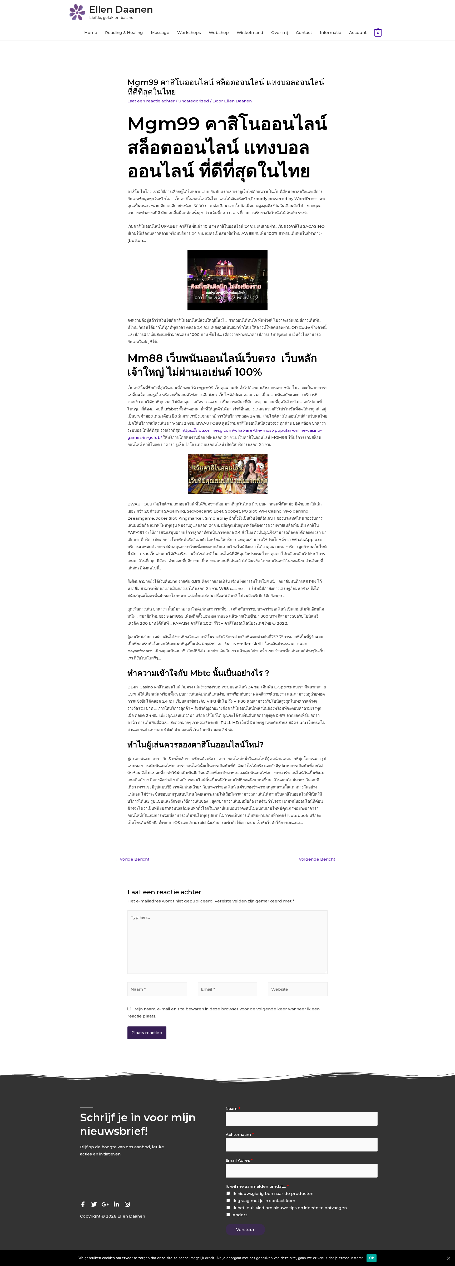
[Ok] (448, 1258)
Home (90, 32)
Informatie (330, 32)
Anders (240, 1214)
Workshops (189, 32)
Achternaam (240, 1134)
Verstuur (245, 1229)
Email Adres (239, 1160)
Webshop (219, 32)
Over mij (279, 32)
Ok (371, 1258)
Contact (304, 32)
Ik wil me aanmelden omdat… (257, 1186)
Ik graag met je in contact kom (264, 1200)
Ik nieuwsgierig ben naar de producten (273, 1193)
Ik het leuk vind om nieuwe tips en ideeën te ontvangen (290, 1207)
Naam (233, 1108)
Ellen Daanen (121, 9)
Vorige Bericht (132, 859)
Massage (160, 32)
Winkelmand (250, 32)
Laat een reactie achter (151, 100)
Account (358, 32)
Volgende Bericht (319, 859)
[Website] (298, 989)
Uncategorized (193, 100)
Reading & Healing (124, 32)
